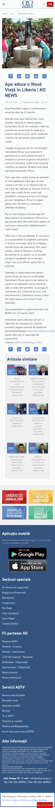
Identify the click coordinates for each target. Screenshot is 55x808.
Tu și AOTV (8, 716)
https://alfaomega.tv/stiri (28, 342)
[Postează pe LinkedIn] (36, 76)
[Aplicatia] (27, 553)
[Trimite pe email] (44, 76)
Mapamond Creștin (25, 13)
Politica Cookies (10, 800)
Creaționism (8, 602)
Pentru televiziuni (11, 677)
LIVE (50, 4)
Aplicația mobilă (11, 705)
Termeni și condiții (12, 721)
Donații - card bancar (13, 651)
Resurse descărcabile (13, 695)
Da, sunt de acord (44, 805)
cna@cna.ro (39, 772)
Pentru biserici (10, 672)
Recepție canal (10, 700)
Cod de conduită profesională (12, 767)
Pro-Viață (7, 608)
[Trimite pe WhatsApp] (19, 76)
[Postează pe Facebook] (10, 76)
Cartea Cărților (10, 623)
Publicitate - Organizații (15, 662)
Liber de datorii (10, 613)
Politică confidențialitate (15, 726)
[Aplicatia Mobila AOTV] (27, 565)
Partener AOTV (10, 641)
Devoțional (8, 597)
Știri (12, 13)
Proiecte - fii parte (11, 646)
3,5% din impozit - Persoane (17, 656)
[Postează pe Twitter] (27, 76)
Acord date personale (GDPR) (18, 731)
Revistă (6, 710)
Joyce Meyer (8, 618)
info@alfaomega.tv (40, 778)
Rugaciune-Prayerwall (14, 592)
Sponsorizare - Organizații (16, 667)
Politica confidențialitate (33, 800)
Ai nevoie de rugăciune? (15, 587)
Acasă (4, 13)
